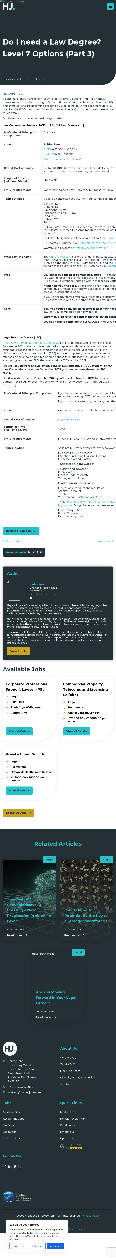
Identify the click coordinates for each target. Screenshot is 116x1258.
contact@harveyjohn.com (24, 1092)
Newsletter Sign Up (72, 1118)
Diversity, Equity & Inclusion (77, 1077)
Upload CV (67, 1138)
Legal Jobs (9, 1131)
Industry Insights (35, 79)
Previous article (14, 541)
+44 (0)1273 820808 (20, 1086)
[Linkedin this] (29, 552)
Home (6, 79)
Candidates (67, 1125)
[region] (37, 1236)
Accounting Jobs (13, 1118)
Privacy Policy (91, 1215)
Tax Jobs (8, 1125)
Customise (18, 1246)
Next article (104, 541)
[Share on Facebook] (37, 552)
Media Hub (18, 79)
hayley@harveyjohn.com (44, 594)
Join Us (64, 1084)
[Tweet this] (33, 552)
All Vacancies (11, 1112)
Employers (67, 1131)
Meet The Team (70, 1071)
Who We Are (68, 1057)
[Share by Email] (41, 552)
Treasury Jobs (12, 1138)
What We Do (68, 1064)
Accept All (55, 1246)
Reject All (37, 1246)
